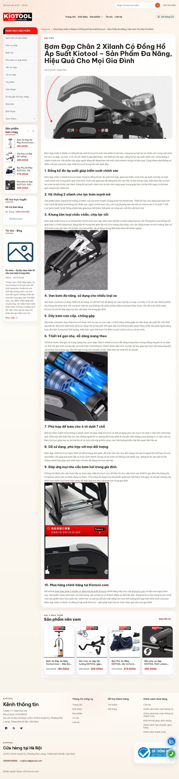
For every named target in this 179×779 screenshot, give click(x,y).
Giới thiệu (83, 17)
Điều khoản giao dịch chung (157, 720)
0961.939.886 (169, 5)
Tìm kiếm (112, 704)
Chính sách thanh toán (154, 732)
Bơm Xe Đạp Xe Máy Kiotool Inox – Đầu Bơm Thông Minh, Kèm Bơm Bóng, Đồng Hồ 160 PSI (59, 665)
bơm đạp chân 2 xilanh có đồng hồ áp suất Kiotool (80, 591)
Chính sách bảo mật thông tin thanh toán (158, 714)
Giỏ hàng (112, 709)
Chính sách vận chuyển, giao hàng (157, 726)
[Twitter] (21, 729)
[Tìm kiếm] (157, 5)
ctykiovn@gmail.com (31, 760)
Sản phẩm (77, 713)
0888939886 (10, 760)
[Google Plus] (14, 729)
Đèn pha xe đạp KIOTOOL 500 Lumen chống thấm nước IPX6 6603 (156, 665)
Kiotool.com (15, 218)
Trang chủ (70, 17)
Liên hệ (118, 17)
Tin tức (109, 17)
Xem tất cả (165, 619)
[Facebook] (6, 729)
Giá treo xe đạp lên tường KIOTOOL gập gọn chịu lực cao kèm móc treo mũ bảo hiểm (91, 665)
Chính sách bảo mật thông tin (158, 709)
